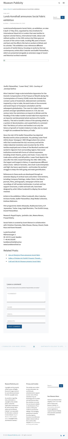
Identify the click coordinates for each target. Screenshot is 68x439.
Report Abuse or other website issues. (11, 416)
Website (11, 321)
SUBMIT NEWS (55, 401)
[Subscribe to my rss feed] (61, 435)
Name (10, 307)
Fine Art (10, 9)
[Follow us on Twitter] (64, 435)
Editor (6, 23)
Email (10, 314)
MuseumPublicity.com (14, 435)
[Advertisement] (59, 48)
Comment (12, 293)
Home (5, 9)
